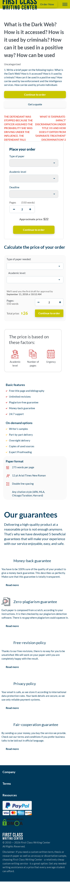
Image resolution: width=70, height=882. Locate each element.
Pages (12, 202)
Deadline (14, 187)
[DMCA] (13, 821)
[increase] (30, 209)
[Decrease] (38, 302)
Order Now (47, 4)
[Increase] (60, 302)
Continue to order (35, 94)
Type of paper (16, 156)
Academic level (17, 171)
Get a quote (35, 104)
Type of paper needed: (19, 259)
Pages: (10, 300)
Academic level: (17, 272)
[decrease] (14, 209)
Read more (12, 585)
